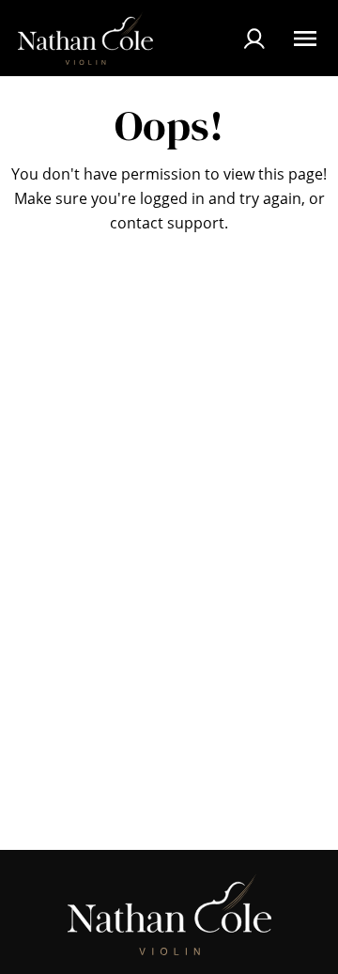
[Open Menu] (305, 38)
